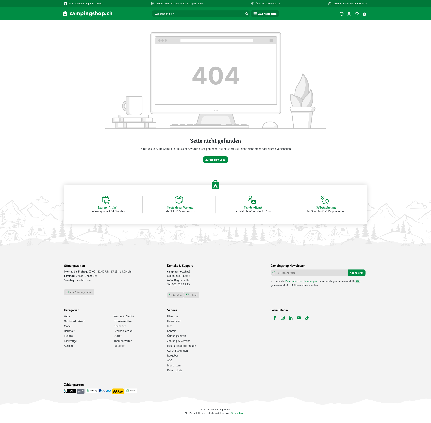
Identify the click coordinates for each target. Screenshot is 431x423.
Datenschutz (174, 370)
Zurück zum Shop (215, 159)
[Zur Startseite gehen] (87, 13)
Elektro (68, 336)
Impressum (174, 365)
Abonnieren (356, 272)
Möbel (68, 326)
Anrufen (177, 295)
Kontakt (171, 331)
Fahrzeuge (70, 341)
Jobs (169, 326)
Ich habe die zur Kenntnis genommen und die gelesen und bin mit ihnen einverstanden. (315, 283)
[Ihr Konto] (349, 13)
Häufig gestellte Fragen (181, 346)
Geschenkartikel (123, 331)
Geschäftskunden (177, 350)
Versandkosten (238, 413)
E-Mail (193, 295)
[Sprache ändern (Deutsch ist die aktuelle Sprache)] (341, 14)
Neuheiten (120, 326)
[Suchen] (246, 13)
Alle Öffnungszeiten (80, 292)
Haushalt (69, 331)
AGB (358, 281)
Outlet (118, 336)
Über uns (172, 316)
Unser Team (174, 321)
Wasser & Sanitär (124, 316)
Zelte (67, 316)
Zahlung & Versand (178, 341)
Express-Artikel (123, 321)
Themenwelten (123, 341)
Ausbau (68, 346)
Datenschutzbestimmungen (301, 281)
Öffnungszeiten (176, 336)
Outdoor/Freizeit (74, 321)
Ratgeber (119, 346)
